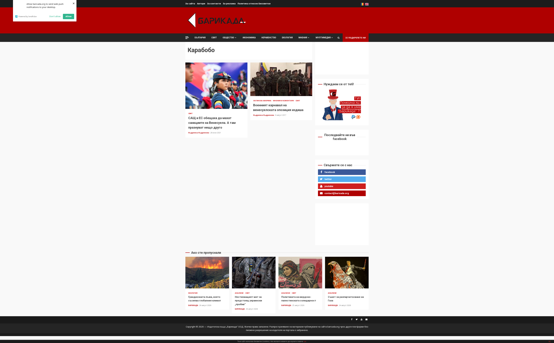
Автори (201, 3)
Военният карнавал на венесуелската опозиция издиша (281, 79)
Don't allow (55, 16)
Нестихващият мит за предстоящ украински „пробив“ (254, 272)
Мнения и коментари (283, 100)
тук (305, 341)
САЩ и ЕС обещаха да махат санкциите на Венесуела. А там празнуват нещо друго (216, 85)
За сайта (190, 3)
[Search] (338, 37)
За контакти (214, 3)
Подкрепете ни (357, 37)
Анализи (239, 293)
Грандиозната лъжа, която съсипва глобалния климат (207, 272)
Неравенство (268, 37)
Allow (68, 16)
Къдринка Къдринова (199, 132)
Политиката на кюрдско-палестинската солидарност (300, 272)
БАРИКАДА (193, 305)
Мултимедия (323, 37)
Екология (287, 37)
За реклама (229, 3)
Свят (214, 37)
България (200, 37)
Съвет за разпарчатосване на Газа (347, 272)
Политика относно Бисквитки (254, 3)
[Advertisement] (316, 20)
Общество (228, 37)
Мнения (302, 37)
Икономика (249, 37)
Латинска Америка (262, 100)
